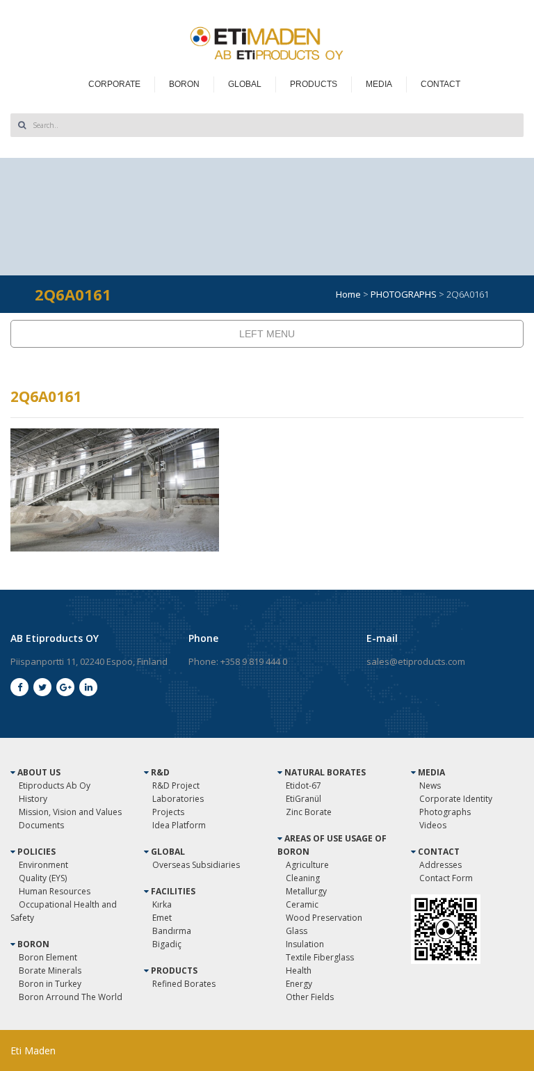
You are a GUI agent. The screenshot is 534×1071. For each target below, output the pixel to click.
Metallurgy (306, 891)
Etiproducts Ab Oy (54, 785)
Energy (299, 984)
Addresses (440, 865)
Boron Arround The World (70, 997)
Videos (432, 825)
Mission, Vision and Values (70, 812)
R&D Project (176, 785)
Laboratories (178, 799)
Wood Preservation (324, 918)
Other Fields (310, 997)
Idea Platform (179, 825)
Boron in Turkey (50, 984)
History (33, 799)
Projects (168, 812)
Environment (43, 865)
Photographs (445, 812)
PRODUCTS (313, 84)
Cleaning (303, 878)
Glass (296, 931)
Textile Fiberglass (320, 957)
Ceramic (302, 904)
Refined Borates (184, 984)
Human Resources (54, 891)
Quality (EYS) (43, 878)
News (430, 785)
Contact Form (446, 878)
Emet (162, 918)
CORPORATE (114, 84)
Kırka (162, 904)
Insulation (305, 944)
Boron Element (48, 957)
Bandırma (171, 931)
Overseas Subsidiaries (196, 865)
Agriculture (307, 865)
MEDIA (379, 84)
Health (299, 970)
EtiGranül (303, 799)
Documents (41, 825)
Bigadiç (166, 944)
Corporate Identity (455, 799)
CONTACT (440, 84)
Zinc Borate (309, 812)
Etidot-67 (303, 785)
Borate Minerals (50, 970)
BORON (184, 84)
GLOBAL (244, 84)
